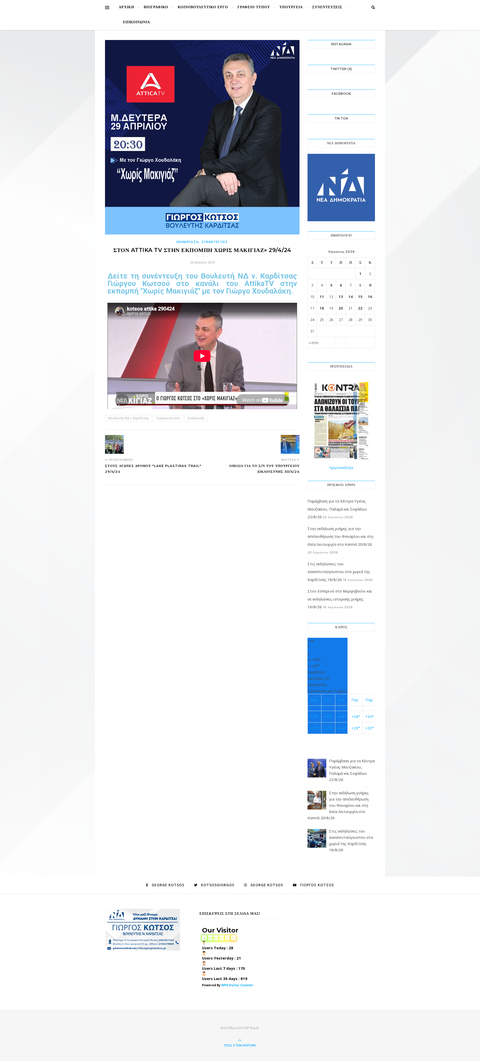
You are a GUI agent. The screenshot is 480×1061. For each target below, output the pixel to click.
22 (360, 308)
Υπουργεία (291, 7)
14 (350, 296)
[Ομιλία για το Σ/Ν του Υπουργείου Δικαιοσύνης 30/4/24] (290, 444)
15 (360, 296)
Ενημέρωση (187, 242)
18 (322, 308)
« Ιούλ (313, 343)
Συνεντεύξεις (327, 7)
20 (340, 308)
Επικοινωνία (136, 22)
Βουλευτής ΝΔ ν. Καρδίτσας (128, 418)
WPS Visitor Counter (237, 985)
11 (322, 296)
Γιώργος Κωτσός (168, 418)
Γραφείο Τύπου (254, 7)
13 (340, 296)
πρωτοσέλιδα (341, 467)
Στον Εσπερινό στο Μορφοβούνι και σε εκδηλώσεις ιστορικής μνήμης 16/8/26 (340, 598)
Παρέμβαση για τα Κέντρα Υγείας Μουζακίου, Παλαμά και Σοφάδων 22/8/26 (337, 508)
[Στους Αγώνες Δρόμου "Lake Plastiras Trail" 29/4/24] (114, 444)
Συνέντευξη (196, 418)
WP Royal (251, 1028)
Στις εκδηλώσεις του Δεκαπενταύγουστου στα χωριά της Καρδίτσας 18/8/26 (339, 571)
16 (370, 296)
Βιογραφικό (156, 7)
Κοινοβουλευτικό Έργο (203, 7)
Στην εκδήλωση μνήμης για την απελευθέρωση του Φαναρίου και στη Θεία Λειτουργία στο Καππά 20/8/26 (340, 536)
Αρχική (126, 7)
